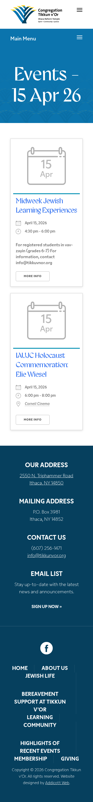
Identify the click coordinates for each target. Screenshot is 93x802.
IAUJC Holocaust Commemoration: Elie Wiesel (42, 365)
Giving (70, 759)
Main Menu (23, 39)
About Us (55, 668)
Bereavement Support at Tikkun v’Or (40, 702)
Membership (30, 759)
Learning (40, 717)
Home (20, 668)
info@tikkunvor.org (46, 556)
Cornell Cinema (37, 404)
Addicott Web (57, 783)
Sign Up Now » (47, 607)
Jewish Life (40, 676)
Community (40, 725)
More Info (33, 276)
